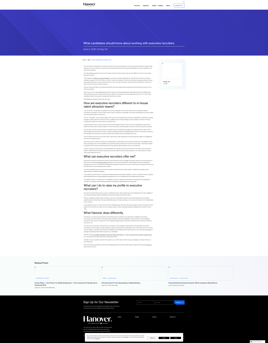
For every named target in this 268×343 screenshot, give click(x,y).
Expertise (146, 5)
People (154, 5)
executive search (102, 162)
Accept (175, 337)
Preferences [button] (97, 338)
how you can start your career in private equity (138, 234)
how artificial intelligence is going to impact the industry (108, 234)
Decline (164, 337)
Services (137, 5)
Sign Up (178, 302)
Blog (89, 60)
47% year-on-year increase (101, 78)
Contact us (149, 245)
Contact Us (178, 5)
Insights (160, 5)
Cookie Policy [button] (125, 337)
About (168, 5)
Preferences (152, 337)
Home (84, 60)
